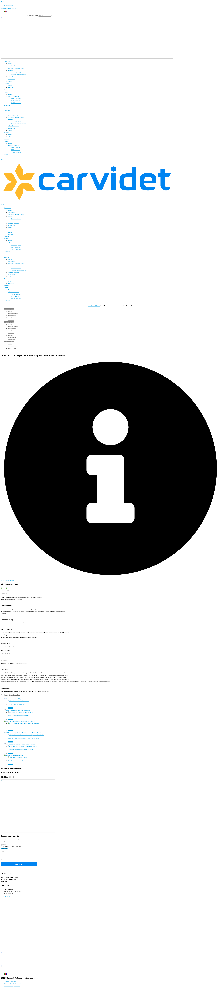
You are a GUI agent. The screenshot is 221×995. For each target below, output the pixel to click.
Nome (2, 842)
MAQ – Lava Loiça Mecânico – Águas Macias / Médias (20, 749)
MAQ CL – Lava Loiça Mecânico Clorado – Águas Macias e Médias (23, 738)
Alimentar (10, 335)
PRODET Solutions (16, 103)
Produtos (6, 92)
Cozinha (10, 311)
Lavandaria (11, 317)
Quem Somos (7, 61)
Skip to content (5, 2)
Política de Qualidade (13, 76)
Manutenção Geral (13, 313)
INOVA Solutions (15, 100)
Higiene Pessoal (12, 315)
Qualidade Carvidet (16, 72)
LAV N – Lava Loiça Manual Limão (15, 760)
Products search (33, 15)
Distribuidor (11, 87)
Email (2, 844)
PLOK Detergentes (16, 98)
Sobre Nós (10, 63)
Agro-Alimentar (12, 337)
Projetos (10, 81)
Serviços (10, 85)
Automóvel (11, 320)
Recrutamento (11, 79)
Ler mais (10, 708)
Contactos (7, 105)
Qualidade (10, 70)
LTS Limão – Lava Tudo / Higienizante (16, 704)
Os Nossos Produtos (13, 96)
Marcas (10, 94)
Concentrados (11, 339)
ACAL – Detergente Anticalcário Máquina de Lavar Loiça (21, 726)
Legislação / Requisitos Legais (16, 68)
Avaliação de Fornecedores (18, 74)
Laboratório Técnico (13, 66)
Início (89, 306)
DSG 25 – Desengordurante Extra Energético (18, 715)
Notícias (6, 89)
